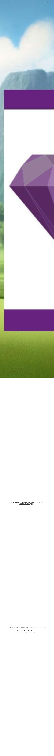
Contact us (17, 1)
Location (11, 1)
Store (3, 1)
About (7, 1)
